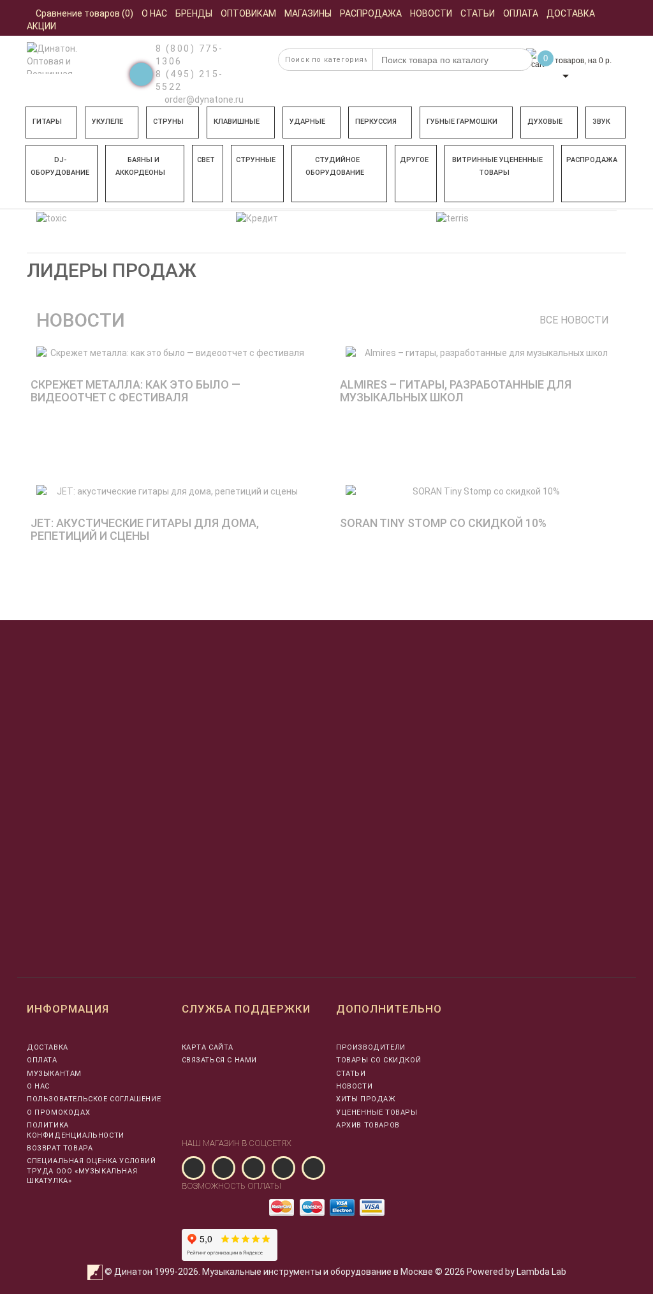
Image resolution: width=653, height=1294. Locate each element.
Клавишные (237, 121)
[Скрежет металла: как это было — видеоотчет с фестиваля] (171, 352)
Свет (206, 160)
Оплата (42, 1060)
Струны (168, 121)
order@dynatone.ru (203, 99)
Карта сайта (208, 1047)
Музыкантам (54, 1073)
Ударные (307, 121)
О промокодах (58, 1112)
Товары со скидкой (378, 1060)
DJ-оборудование (60, 166)
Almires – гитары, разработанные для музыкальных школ (455, 391)
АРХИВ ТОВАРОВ (368, 1125)
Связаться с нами (220, 1060)
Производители (371, 1047)
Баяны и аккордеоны (140, 166)
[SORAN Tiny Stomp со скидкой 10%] (481, 491)
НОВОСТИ (354, 1086)
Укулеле (107, 121)
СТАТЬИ (351, 1073)
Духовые (544, 121)
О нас (38, 1086)
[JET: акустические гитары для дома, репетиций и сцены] (171, 491)
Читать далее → (66, 462)
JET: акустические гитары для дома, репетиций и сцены (145, 529)
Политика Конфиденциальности (75, 1130)
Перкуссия (376, 121)
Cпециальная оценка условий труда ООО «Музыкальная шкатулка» (91, 1171)
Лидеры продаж (111, 270)
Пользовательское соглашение (94, 1099)
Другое (414, 160)
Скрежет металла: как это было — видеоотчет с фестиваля (135, 391)
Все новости (574, 320)
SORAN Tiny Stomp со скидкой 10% (443, 523)
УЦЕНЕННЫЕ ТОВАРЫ (377, 1112)
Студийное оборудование (334, 166)
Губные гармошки (462, 121)
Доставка (47, 1047)
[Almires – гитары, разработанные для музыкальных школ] (481, 352)
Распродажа (591, 160)
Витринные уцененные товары (497, 166)
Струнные (255, 160)
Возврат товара (59, 1148)
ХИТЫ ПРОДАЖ (365, 1099)
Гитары (47, 121)
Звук (601, 121)
